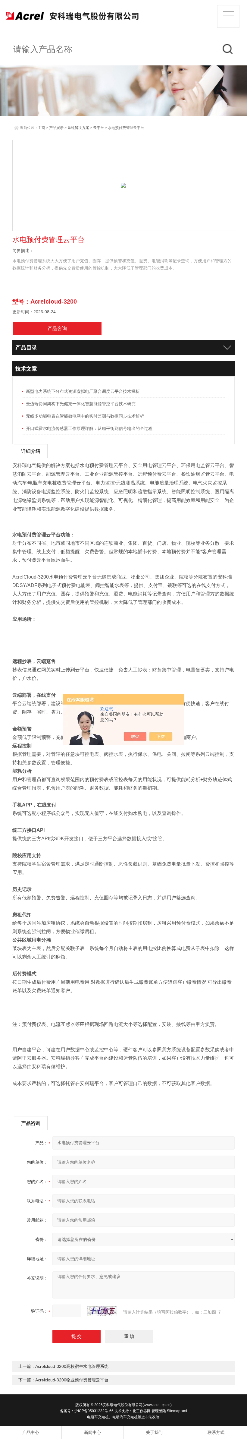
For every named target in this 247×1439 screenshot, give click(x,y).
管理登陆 (159, 1411)
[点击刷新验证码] (102, 1311)
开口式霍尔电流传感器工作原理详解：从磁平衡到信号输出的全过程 (89, 428)
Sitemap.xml (177, 1411)
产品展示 (56, 128)
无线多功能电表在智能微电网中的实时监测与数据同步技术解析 (85, 416)
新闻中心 (92, 1432)
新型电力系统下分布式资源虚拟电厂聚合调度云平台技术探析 (83, 391)
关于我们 (154, 1432)
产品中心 (30, 1432)
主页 (41, 128)
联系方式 (216, 1432)
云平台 (98, 128)
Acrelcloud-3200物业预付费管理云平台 (71, 1379)
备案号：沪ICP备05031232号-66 (87, 1411)
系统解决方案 (78, 128)
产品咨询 (57, 328)
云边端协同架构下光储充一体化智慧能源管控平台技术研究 (81, 403)
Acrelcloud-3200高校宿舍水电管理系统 (71, 1366)
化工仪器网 (142, 1411)
